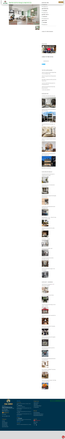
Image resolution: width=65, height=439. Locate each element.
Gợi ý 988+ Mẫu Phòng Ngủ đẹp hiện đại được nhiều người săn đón (48, 207)
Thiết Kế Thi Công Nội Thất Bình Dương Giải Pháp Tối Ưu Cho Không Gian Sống (49, 73)
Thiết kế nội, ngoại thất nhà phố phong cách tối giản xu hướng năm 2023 (48, 154)
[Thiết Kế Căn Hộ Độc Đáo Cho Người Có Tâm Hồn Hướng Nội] (45, 274)
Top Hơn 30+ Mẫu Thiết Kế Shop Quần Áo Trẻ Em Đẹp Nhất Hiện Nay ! (48, 84)
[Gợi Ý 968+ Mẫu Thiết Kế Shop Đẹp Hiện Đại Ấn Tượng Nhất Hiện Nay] (45, 364)
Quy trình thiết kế (4, 423)
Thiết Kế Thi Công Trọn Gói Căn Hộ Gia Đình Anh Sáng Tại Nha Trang (49, 110)
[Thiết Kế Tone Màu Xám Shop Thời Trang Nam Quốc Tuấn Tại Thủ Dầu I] (45, 342)
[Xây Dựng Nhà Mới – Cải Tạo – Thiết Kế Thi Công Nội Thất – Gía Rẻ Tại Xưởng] (45, 223)
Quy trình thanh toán (5, 426)
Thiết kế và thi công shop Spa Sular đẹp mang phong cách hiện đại (48, 87)
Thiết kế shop (36, 404)
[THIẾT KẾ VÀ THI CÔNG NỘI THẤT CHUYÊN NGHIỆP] (45, 234)
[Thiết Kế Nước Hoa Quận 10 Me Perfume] (45, 299)
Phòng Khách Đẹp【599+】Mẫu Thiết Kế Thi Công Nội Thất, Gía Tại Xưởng (48, 175)
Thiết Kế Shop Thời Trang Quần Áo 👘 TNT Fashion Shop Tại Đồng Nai (48, 285)
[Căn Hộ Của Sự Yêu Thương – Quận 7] (45, 253)
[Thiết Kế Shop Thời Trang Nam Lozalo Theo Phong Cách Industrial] (45, 353)
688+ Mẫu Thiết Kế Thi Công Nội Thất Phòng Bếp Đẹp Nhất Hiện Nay (49, 196)
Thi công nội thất (36, 407)
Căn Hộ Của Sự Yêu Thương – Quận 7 (47, 248)
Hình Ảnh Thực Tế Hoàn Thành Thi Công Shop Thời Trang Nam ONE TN (48, 327)
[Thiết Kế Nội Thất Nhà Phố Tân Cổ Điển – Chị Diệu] (49, 132)
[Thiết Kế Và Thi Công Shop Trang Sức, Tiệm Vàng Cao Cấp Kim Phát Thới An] (45, 386)
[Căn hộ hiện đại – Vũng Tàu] (45, 243)
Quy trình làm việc (4, 422)
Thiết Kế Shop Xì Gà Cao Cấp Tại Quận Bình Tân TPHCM (49, 316)
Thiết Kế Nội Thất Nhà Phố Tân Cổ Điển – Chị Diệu (48, 125)
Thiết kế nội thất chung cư (37, 405)
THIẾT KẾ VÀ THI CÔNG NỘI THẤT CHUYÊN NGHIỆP (48, 229)
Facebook (35, 423)
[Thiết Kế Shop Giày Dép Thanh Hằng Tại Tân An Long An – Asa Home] (45, 310)
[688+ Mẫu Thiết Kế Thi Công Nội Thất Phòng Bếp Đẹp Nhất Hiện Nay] (45, 201)
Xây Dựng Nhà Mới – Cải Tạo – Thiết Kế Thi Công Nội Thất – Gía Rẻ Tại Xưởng (49, 218)
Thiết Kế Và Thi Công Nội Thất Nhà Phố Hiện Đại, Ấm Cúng (49, 139)
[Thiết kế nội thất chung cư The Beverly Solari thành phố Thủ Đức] (45, 190)
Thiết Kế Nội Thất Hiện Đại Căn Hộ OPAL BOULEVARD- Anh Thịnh (47, 258)
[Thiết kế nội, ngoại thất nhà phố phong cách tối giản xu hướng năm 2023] (49, 161)
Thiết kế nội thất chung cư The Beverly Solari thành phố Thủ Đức (48, 185)
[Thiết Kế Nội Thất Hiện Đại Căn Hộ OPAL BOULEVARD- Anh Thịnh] (45, 263)
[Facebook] (34, 425)
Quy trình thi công (4, 425)
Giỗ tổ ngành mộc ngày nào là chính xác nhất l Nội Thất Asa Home (49, 80)
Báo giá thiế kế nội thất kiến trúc (38, 415)
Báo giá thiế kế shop (37, 412)
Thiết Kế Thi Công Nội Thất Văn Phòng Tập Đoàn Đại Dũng (49, 77)
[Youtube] (36, 425)
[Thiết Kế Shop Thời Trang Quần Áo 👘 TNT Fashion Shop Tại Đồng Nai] (45, 290)
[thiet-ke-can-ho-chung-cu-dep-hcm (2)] (24, 24)
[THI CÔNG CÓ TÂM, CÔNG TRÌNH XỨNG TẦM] (49, 102)
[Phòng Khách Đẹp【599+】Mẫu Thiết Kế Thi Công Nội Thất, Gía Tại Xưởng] (45, 180)
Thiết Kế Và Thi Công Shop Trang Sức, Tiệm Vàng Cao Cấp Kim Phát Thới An (49, 381)
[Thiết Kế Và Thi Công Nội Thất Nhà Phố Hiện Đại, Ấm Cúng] (49, 146)
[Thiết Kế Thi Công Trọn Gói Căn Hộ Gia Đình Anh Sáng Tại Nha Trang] (49, 117)
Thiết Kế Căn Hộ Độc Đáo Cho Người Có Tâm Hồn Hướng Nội (48, 269)
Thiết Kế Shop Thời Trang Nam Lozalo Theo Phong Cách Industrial (48, 348)
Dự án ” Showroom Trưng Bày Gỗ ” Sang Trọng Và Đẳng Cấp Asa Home (48, 370)
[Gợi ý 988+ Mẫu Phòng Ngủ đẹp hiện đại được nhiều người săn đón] (45, 212)
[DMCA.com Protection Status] (19, 428)
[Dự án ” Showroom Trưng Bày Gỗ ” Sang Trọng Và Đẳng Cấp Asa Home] (45, 375)
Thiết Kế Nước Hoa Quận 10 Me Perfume (48, 295)
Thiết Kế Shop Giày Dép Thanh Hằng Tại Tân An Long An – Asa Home (49, 305)
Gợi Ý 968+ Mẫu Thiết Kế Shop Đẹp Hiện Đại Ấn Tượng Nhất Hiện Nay (48, 359)
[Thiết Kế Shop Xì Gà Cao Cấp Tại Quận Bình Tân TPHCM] (45, 321)
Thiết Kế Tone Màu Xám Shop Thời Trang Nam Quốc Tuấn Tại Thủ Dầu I (48, 338)
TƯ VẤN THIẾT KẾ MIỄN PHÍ (46, 89)
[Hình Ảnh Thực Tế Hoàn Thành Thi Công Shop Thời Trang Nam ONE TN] (45, 332)
